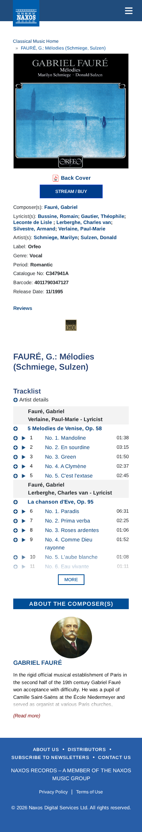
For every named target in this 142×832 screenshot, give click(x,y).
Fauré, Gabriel (61, 207)
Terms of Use (89, 792)
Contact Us (114, 757)
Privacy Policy (53, 792)
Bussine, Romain (58, 216)
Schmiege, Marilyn (56, 237)
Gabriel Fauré (37, 662)
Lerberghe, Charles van (83, 222)
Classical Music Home (36, 41)
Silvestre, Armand (34, 229)
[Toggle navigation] (127, 11)
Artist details (33, 400)
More (71, 579)
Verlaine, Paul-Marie (81, 229)
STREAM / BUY (71, 191)
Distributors (88, 749)
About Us (47, 749)
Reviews (22, 308)
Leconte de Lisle (33, 222)
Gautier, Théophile (102, 216)
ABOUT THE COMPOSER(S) (71, 603)
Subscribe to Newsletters (51, 757)
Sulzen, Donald (99, 237)
